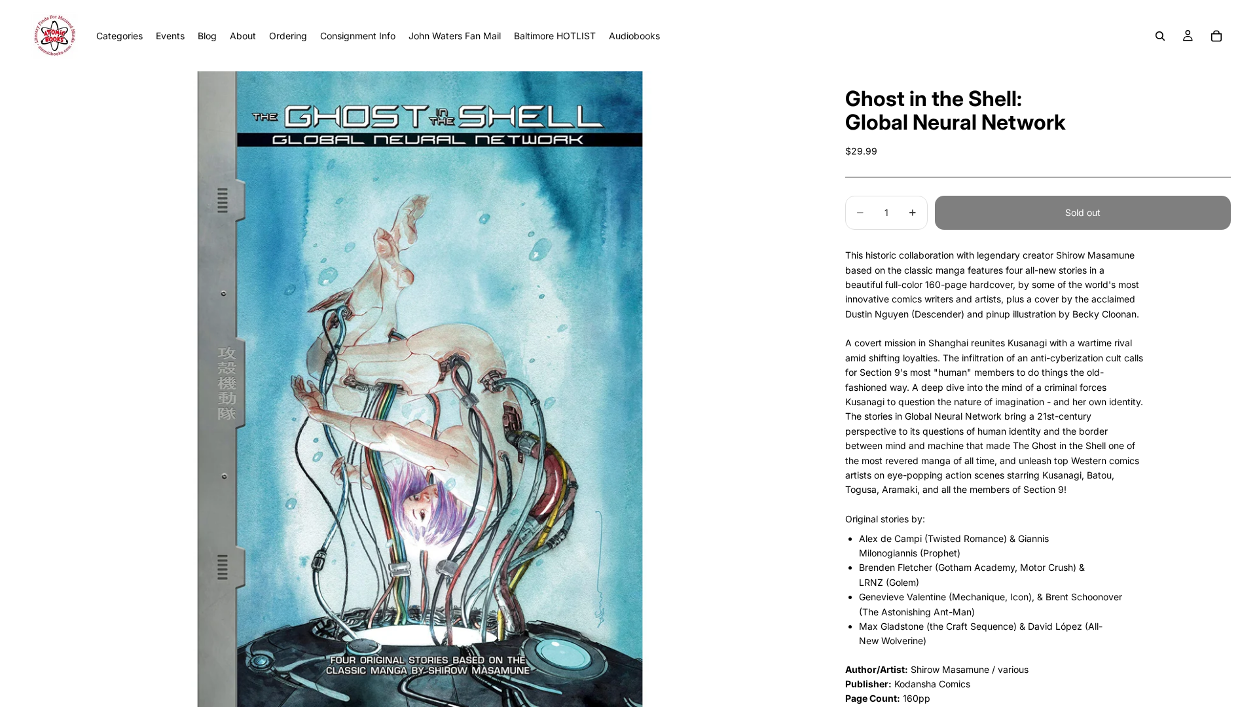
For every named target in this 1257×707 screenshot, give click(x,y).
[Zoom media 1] (420, 389)
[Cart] (1216, 36)
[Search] (1160, 36)
